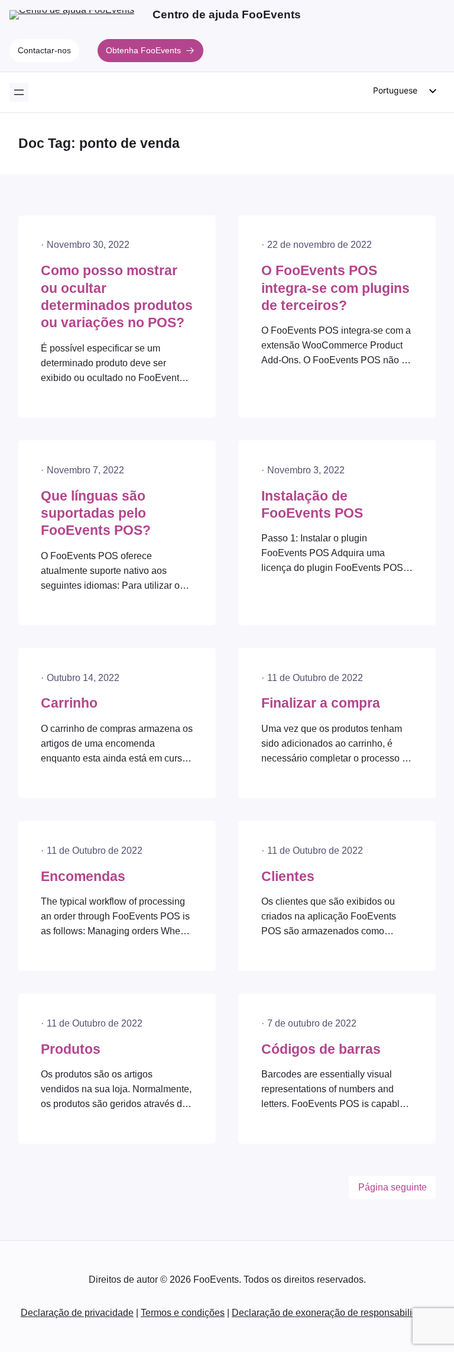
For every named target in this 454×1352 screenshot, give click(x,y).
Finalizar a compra (320, 703)
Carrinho (69, 703)
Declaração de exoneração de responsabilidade (332, 1313)
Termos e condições (183, 1313)
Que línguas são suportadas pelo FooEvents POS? (96, 513)
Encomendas (83, 876)
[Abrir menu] (18, 92)
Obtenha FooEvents (143, 50)
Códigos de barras (321, 1049)
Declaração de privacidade (77, 1313)
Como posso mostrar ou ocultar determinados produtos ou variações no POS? (117, 296)
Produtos (70, 1049)
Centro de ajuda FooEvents (227, 14)
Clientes (287, 876)
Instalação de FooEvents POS (312, 505)
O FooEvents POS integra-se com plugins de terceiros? (335, 288)
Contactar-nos (44, 50)
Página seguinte (392, 1187)
